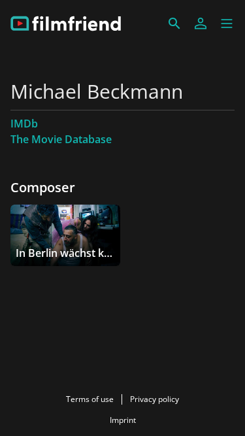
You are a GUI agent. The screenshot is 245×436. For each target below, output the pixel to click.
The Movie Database (61, 139)
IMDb (24, 123)
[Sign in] (201, 23)
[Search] (174, 23)
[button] (227, 23)
